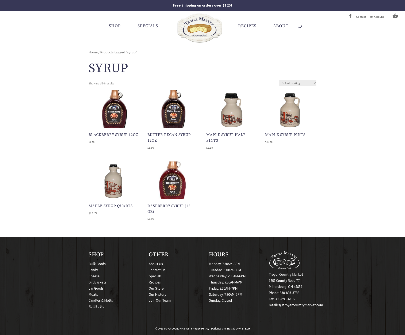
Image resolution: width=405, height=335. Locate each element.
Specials (148, 27)
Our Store (156, 288)
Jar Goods (96, 288)
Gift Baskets (97, 282)
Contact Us (157, 270)
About (280, 27)
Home (93, 52)
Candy (93, 270)
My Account (377, 17)
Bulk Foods (97, 264)
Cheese (94, 276)
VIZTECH (244, 328)
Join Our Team (160, 300)
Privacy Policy (200, 328)
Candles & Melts (101, 300)
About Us (156, 264)
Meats (93, 294)
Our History (157, 294)
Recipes (247, 27)
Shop (115, 27)
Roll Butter (97, 306)
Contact (361, 17)
